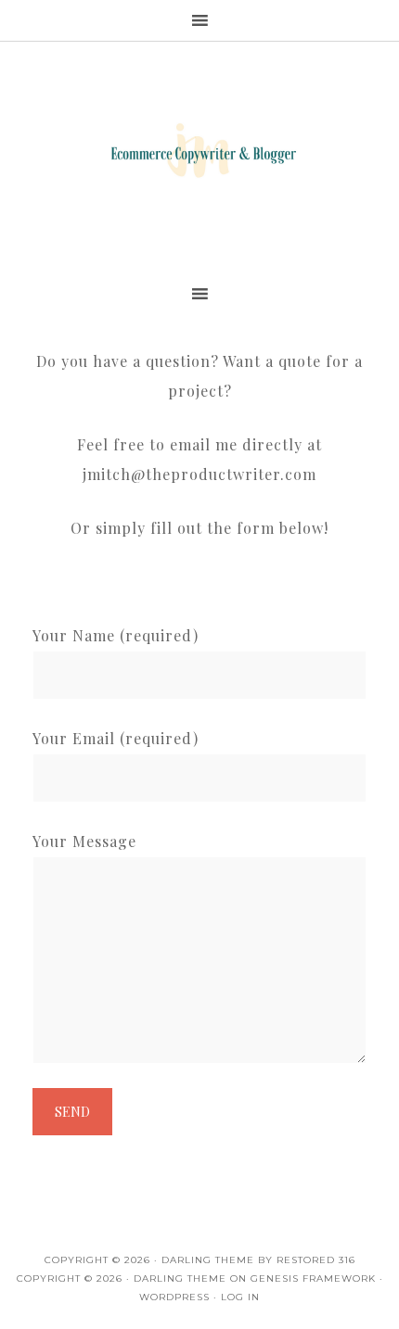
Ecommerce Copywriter (199, 153)
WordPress (174, 1297)
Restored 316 (316, 1260)
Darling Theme (180, 1278)
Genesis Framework (313, 1278)
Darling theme (207, 1260)
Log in (240, 1297)
